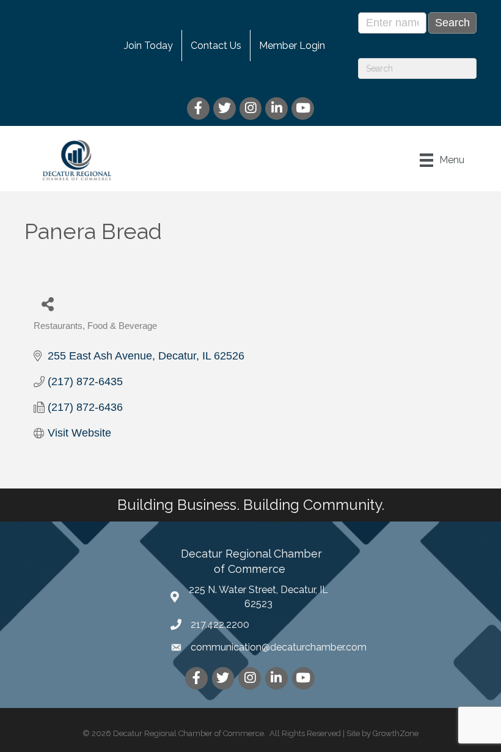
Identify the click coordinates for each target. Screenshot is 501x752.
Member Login (292, 45)
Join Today (148, 45)
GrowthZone (396, 733)
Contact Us (216, 45)
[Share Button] (47, 303)
